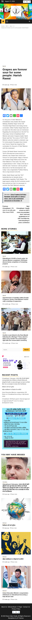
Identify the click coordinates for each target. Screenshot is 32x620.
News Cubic (14, 84)
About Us (4, 607)
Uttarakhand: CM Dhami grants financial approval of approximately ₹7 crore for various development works (16, 400)
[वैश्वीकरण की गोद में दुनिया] (16, 509)
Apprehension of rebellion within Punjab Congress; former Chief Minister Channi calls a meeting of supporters (16, 299)
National (4, 590)
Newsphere (11, 618)
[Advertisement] (16, 47)
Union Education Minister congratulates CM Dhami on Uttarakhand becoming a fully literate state (15, 394)
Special (4, 66)
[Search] (29, 21)
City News (5, 482)
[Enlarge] (28, 410)
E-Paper (19, 607)
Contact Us (26, 607)
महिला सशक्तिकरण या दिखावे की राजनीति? (11, 389)
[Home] (3, 21)
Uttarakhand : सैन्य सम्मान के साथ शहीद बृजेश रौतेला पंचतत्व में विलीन (9, 209)
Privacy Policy (16, 609)
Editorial (4, 523)
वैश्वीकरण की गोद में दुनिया (8, 387)
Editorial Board (12, 607)
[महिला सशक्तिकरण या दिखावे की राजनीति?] (16, 543)
